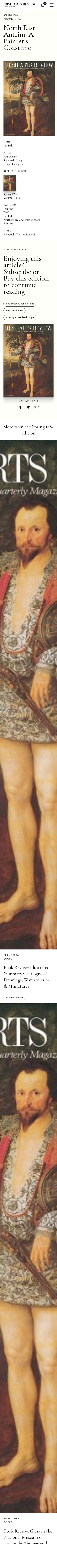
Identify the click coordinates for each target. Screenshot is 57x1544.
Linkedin (31, 234)
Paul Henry (10, 156)
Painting (8, 208)
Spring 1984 (11, 15)
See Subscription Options (20, 303)
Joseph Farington (13, 163)
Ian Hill (8, 145)
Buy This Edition (14, 310)
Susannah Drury (12, 160)
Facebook (9, 234)
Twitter (20, 234)
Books (8, 958)
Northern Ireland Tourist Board (21, 219)
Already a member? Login (20, 317)
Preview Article (14, 997)
